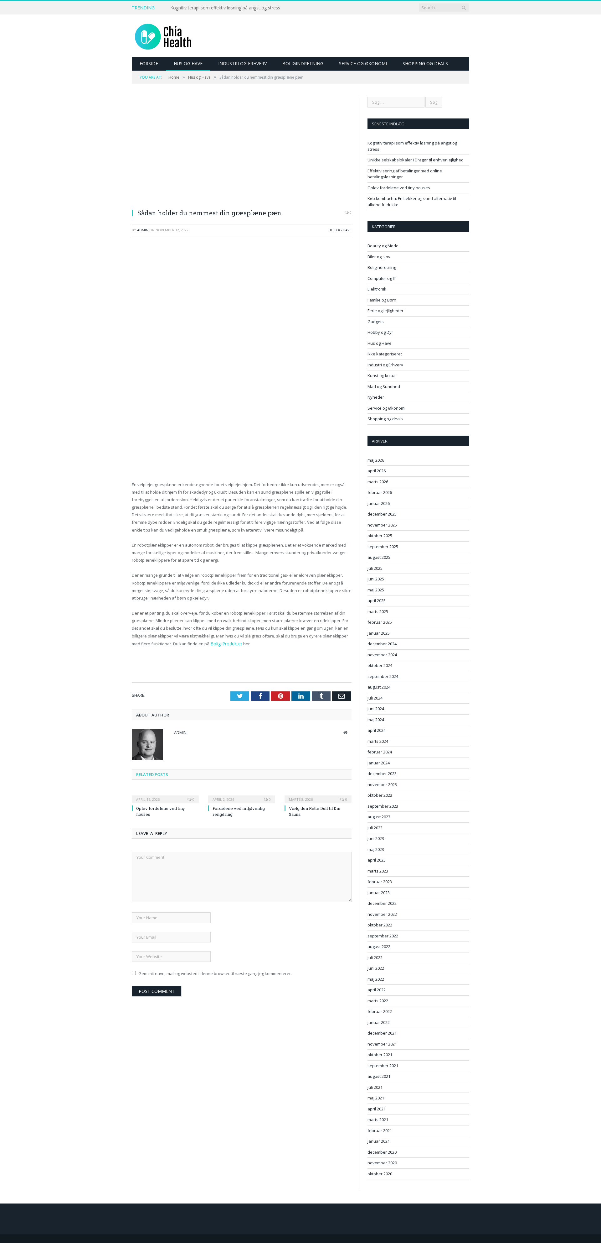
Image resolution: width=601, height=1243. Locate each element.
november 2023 (382, 784)
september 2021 (382, 1065)
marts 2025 (377, 611)
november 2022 (382, 914)
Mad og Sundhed (383, 386)
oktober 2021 (379, 1054)
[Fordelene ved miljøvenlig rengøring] (241, 794)
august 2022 (378, 946)
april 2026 (376, 471)
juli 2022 (375, 957)
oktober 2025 (379, 535)
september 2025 (382, 546)
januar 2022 (378, 1022)
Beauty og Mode (382, 246)
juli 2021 (375, 1087)
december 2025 (382, 514)
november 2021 (382, 1044)
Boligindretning (302, 63)
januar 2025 (378, 633)
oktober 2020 (379, 1174)
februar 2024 (379, 752)
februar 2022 (379, 1011)
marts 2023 (377, 871)
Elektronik (376, 289)
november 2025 (382, 525)
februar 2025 (379, 622)
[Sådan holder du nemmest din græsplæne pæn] (242, 150)
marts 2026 (377, 482)
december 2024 (382, 644)
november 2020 (382, 1163)
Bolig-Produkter (225, 643)
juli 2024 (375, 698)
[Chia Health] (163, 36)
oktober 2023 (379, 795)
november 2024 (382, 655)
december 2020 (382, 1152)
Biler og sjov (378, 257)
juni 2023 (375, 838)
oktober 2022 (379, 925)
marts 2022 (377, 1001)
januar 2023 (378, 892)
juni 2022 (375, 968)
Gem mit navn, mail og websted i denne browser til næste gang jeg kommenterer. (215, 973)
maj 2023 (375, 849)
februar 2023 (379, 881)
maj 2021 (375, 1098)
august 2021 (378, 1076)
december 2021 (382, 1033)
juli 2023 (375, 828)
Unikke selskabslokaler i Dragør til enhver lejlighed (220, 8)
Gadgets (375, 321)
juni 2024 (375, 708)
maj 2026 (375, 460)
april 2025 (376, 600)
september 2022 (382, 936)
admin (142, 230)
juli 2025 (375, 568)
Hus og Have (188, 63)
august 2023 (378, 817)
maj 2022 (375, 979)
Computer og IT (381, 278)
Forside (149, 63)
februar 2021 (379, 1130)
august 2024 (378, 687)
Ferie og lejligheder (385, 310)
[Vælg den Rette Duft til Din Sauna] (318, 794)
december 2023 (382, 773)
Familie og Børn (381, 300)
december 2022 (382, 903)
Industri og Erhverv (242, 63)
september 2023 (382, 806)
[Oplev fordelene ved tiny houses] (165, 794)
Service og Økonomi (363, 63)
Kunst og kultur (381, 375)
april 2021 (376, 1109)
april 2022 (376, 990)
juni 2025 (375, 579)
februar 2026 (379, 492)
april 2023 (376, 860)
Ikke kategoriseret (384, 354)
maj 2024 (375, 719)
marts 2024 (377, 741)
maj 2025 (375, 590)
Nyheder (375, 397)
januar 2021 (378, 1141)
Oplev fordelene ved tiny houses (398, 188)
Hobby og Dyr (380, 332)
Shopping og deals (425, 63)
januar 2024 (378, 763)
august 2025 (378, 557)
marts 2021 (377, 1119)
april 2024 (376, 730)
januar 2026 (378, 503)
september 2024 (382, 676)
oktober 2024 (379, 665)
